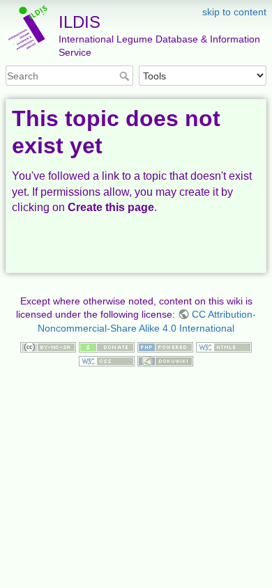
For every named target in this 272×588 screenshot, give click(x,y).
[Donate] (107, 346)
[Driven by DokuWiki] (165, 360)
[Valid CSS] (107, 360)
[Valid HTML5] (224, 346)
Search (126, 76)
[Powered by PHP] (165, 346)
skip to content (234, 11)
